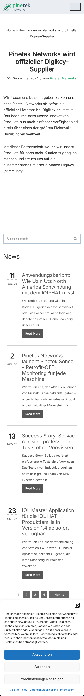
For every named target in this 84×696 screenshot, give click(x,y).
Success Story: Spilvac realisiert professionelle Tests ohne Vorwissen (48, 441)
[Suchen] (76, 239)
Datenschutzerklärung (44, 689)
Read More (32, 333)
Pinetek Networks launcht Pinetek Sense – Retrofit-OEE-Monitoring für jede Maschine (47, 367)
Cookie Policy (18, 689)
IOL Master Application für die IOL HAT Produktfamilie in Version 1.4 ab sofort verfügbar (48, 521)
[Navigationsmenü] (75, 7)
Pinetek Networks (63, 78)
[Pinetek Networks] (17, 7)
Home (10, 30)
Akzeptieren (42, 654)
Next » (59, 595)
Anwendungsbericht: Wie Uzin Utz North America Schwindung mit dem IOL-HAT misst (48, 284)
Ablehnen (42, 667)
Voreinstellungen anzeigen (42, 679)
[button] (77, 605)
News (23, 30)
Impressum (67, 689)
